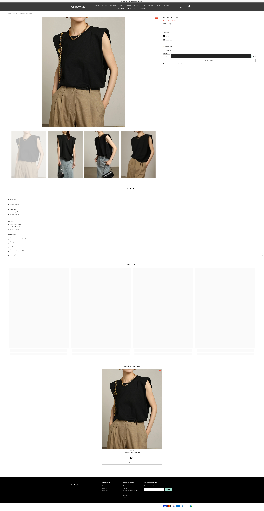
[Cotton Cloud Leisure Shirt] (132, 409)
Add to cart (211, 56)
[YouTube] (74, 485)
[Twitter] (77, 485)
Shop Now (140, 1)
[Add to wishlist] (254, 56)
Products (15, 13)
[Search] (178, 7)
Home (9, 13)
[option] (83, 72)
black (131, 458)
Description (130, 188)
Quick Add (132, 463)
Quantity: (165, 53)
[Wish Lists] (185, 7)
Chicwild (169, 23)
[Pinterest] (71, 485)
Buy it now (209, 60)
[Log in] (181, 7)
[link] (38, 351)
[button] (9, 154)
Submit (168, 489)
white (133, 458)
